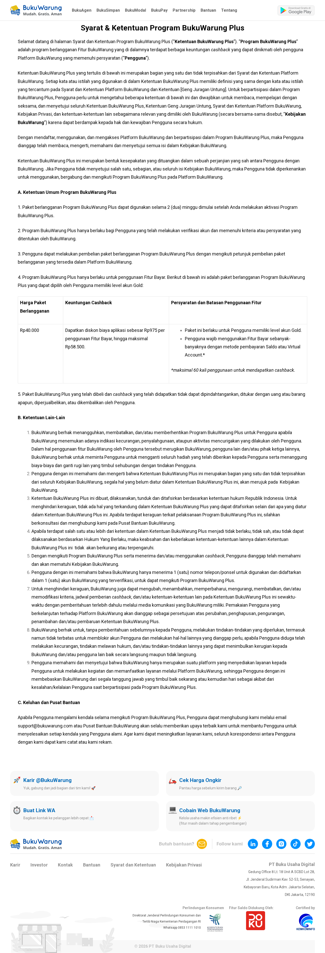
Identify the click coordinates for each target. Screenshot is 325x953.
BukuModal (135, 10)
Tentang (229, 10)
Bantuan (208, 10)
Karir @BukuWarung (47, 780)
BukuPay (159, 10)
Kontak (65, 864)
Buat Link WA (39, 810)
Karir (15, 864)
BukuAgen (81, 10)
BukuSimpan (108, 10)
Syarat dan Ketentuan (133, 864)
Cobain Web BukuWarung (209, 810)
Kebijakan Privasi (184, 864)
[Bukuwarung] (36, 10)
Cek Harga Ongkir (200, 780)
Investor (39, 864)
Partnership (184, 10)
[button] (36, 10)
